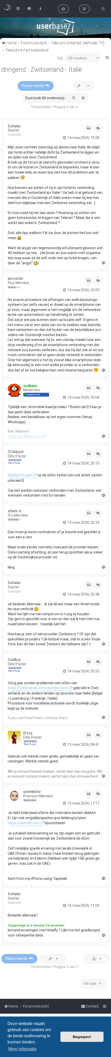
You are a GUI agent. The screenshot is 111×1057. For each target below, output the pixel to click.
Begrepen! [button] (82, 1037)
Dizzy (28, 733)
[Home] (55, 27)
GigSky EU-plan (20, 475)
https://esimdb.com (24, 823)
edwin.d (14, 511)
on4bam (30, 386)
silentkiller (32, 792)
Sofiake (14, 126)
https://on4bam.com (24, 436)
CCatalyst (15, 452)
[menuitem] (63, 8)
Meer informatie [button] (22, 1049)
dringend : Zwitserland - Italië (41, 69)
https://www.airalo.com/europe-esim (38, 688)
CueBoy (14, 660)
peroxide (15, 278)
